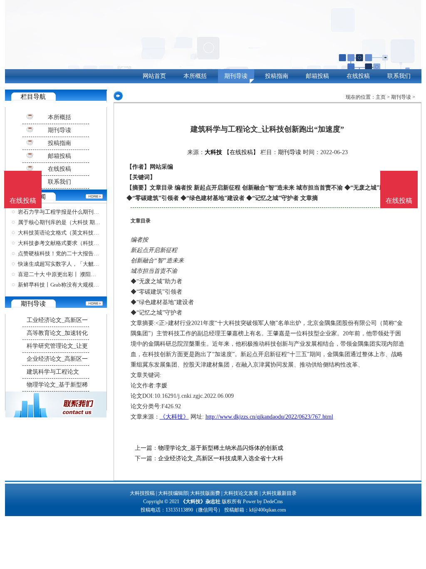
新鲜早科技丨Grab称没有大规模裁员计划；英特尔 (77, 285)
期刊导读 (236, 76)
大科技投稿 (142, 493)
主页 (381, 97)
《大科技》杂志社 (200, 501)
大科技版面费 (205, 493)
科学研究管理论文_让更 (57, 346)
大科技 (213, 152)
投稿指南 (276, 76)
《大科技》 (174, 417)
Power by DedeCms (263, 501)
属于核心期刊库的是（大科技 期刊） (62, 222)
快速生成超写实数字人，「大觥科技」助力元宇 (74, 264)
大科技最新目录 (279, 493)
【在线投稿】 (241, 152)
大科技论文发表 (240, 493)
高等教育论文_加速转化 (57, 333)
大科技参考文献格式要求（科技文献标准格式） (74, 243)
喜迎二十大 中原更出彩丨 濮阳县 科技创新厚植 (74, 274)
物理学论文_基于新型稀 (57, 385)
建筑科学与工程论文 (53, 372)
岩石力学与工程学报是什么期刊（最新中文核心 (74, 212)
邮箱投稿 (317, 76)
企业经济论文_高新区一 (57, 359)
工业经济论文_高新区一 (57, 320)
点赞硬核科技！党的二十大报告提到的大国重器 (74, 253)
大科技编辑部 (173, 493)
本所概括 (195, 76)
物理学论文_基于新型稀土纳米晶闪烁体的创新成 (220, 448)
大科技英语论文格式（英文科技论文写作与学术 (74, 233)
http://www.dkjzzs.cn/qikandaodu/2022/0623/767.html (269, 417)
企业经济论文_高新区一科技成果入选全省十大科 (220, 458)
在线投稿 (358, 76)
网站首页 (154, 76)
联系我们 (399, 76)
